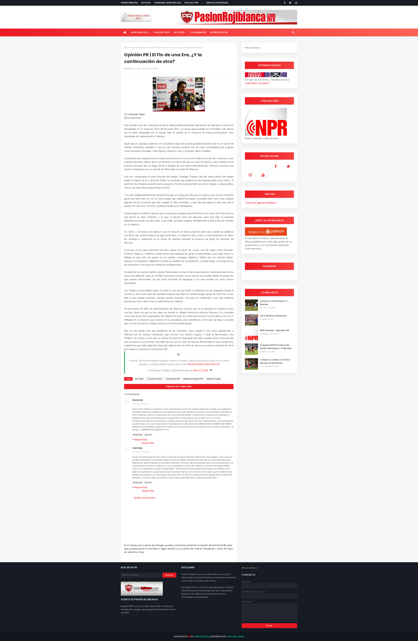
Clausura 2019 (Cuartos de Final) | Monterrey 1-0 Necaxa (275, 346)
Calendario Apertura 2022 (167, 2)
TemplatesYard (201, 636)
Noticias (146, 2)
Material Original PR (193, 378)
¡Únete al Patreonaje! (217, 2)
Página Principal (129, 2)
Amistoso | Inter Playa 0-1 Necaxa (274, 302)
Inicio (126, 47)
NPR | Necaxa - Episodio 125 (274, 330)
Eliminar (148, 435)
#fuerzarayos (195, 364)
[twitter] (290, 3)
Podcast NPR (191, 2)
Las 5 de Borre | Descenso (273, 315)
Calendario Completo (257, 83)
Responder (137, 435)
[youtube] (263, 174)
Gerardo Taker (133, 68)
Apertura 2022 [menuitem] (139, 32)
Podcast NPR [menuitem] (161, 32)
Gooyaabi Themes (235, 636)
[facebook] (284, 3)
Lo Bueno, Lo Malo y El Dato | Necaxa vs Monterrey (275, 361)
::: (202, 2)
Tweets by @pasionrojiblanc (261, 202)
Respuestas (140, 439)
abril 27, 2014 (200, 370)
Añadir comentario (144, 497)
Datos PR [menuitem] (179, 32)
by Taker (139, 378)
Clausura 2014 (154, 378)
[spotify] (263, 166)
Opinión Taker (138, 47)
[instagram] (295, 3)
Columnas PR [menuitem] (198, 32)
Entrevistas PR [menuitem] (218, 32)
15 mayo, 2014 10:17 (140, 404)
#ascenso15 (212, 364)
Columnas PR (172, 378)
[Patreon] (250, 166)
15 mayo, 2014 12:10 (141, 451)
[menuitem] (125, 32)
